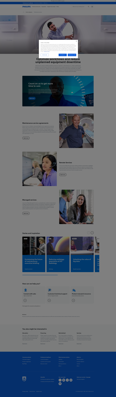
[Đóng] (76, 41)
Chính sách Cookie (46, 51)
